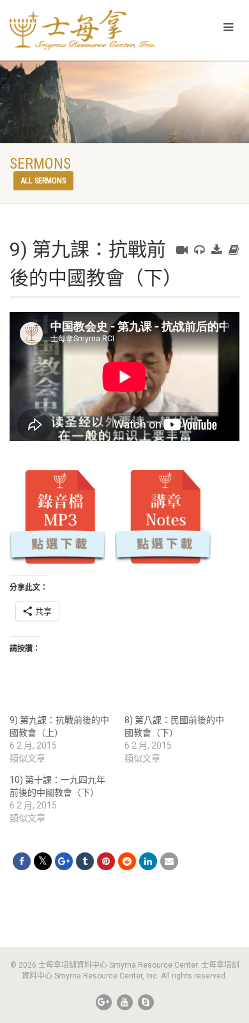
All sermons (43, 180)
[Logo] (83, 30)
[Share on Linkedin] (148, 861)
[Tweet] (43, 861)
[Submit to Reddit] (127, 861)
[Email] (169, 861)
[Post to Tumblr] (85, 861)
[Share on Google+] (64, 861)
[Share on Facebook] (22, 861)
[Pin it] (106, 861)
